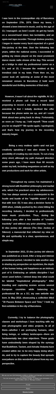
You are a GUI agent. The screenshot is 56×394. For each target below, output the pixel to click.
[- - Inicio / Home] (20, 5)
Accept (28, 384)
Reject (28, 388)
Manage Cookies (28, 392)
